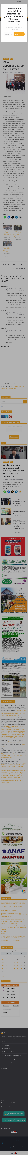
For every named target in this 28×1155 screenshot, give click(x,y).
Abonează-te (19, 34)
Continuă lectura (14, 39)
